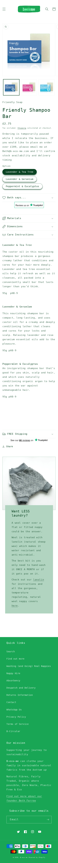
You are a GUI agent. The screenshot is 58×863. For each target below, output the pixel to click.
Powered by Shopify (37, 857)
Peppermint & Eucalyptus (22, 186)
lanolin (38, 579)
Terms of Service (17, 724)
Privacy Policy (16, 717)
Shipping (22, 128)
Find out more (15, 658)
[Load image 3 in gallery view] (47, 87)
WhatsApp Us (14, 709)
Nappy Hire (13, 673)
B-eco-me (24, 857)
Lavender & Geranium (19, 179)
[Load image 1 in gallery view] (11, 87)
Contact (11, 702)
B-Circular (13, 731)
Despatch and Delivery (21, 687)
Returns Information (19, 695)
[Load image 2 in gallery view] (29, 87)
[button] (4, 9)
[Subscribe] (47, 819)
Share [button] (9, 446)
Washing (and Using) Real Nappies (28, 666)
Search (10, 651)
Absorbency (13, 680)
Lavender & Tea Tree (19, 172)
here (15, 605)
